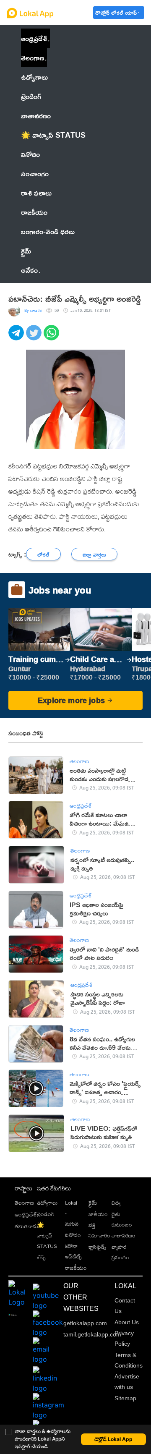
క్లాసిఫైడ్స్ (97, 1246)
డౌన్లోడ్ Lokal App (113, 1439)
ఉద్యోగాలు (47, 1202)
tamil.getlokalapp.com (92, 1334)
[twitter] (35, 337)
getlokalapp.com (85, 1323)
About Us (127, 1322)
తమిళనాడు (26, 1226)
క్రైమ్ (93, 1202)
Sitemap (125, 1398)
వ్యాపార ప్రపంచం (120, 1252)
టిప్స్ (41, 1257)
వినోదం (73, 1234)
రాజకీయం (76, 1267)
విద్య (116, 1202)
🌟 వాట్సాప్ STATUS (47, 1235)
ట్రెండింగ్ (46, 1213)
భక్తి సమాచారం (99, 1230)
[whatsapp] (52, 337)
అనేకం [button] (29, 270)
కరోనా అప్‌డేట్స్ (73, 1251)
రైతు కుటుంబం (122, 1219)
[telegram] (17, 337)
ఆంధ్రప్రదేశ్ (34, 38)
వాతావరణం (123, 1235)
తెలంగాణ (32, 57)
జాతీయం (98, 1213)
